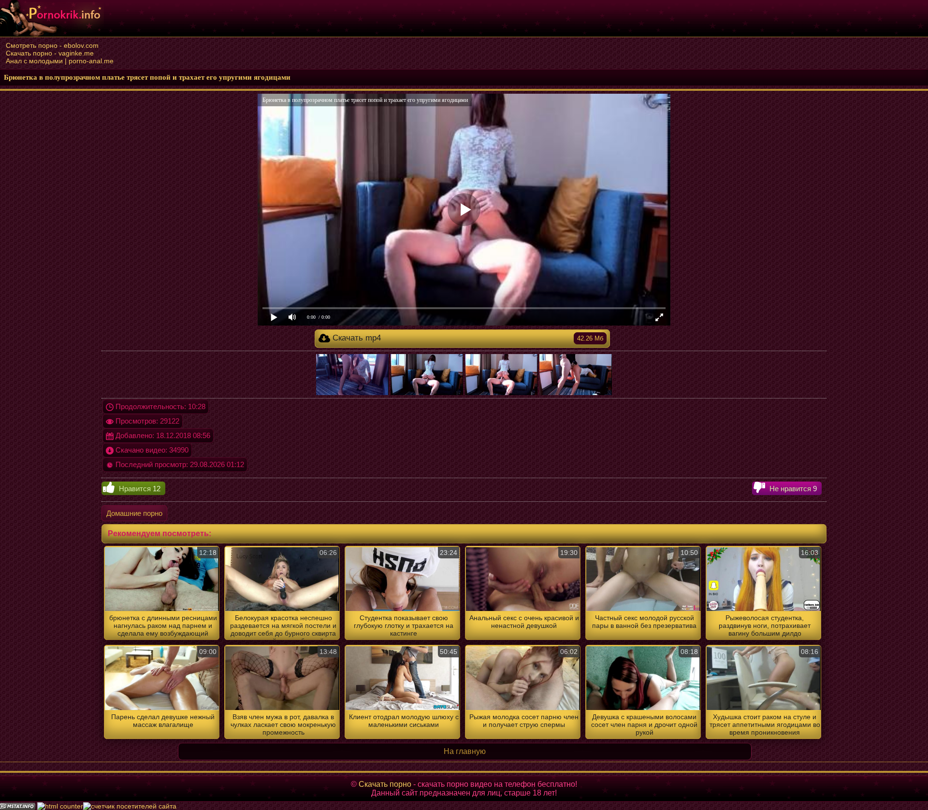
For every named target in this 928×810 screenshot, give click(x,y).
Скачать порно (385, 784)
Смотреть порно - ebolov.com (52, 45)
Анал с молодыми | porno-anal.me (60, 61)
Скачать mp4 (466, 337)
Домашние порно (134, 513)
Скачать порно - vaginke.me (50, 53)
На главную (465, 751)
